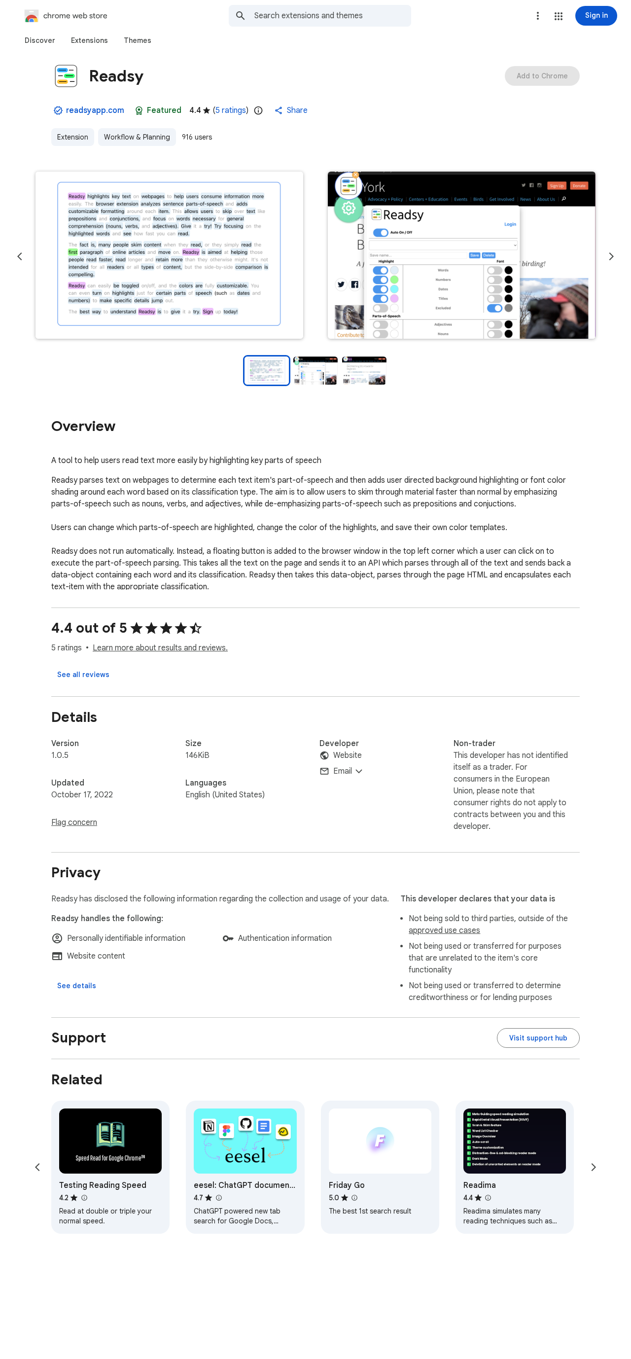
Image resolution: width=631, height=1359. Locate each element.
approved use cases (444, 930)
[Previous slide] (20, 256)
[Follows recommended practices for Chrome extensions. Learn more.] (139, 110)
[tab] (40, 40)
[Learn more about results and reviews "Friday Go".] (354, 1198)
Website (347, 755)
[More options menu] (538, 16)
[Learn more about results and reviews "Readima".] (488, 1198)
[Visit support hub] (538, 1038)
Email (342, 771)
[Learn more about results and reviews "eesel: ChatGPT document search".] (218, 1198)
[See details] (76, 986)
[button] (558, 16)
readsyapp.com (95, 110)
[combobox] (332, 16)
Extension (72, 137)
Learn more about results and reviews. (160, 648)
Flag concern (74, 822)
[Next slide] (611, 256)
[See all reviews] (83, 674)
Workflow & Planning (137, 137)
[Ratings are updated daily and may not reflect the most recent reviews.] (258, 110)
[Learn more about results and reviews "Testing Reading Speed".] (84, 1198)
